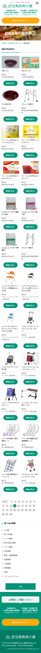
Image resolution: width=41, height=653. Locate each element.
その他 (6, 530)
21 (19, 510)
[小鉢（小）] (20, 5)
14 (26, 506)
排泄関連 (7, 559)
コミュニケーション (11, 576)
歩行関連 (7, 551)
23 (26, 510)
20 (15, 510)
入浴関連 (7, 563)
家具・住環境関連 (10, 555)
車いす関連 (8, 534)
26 (3, 514)
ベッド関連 (8, 538)
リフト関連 (8, 547)
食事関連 (7, 568)
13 (22, 506)
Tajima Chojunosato (22, 648)
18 (7, 510)
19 (11, 510)
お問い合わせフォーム (20, 20)
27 (7, 514)
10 (11, 506)
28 (11, 514)
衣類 (5, 572)
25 (34, 510)
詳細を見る (10, 83)
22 (22, 510)
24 (30, 510)
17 (3, 510)
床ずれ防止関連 (10, 542)
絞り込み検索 (10, 523)
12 (19, 506)
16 (34, 506)
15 (30, 506)
